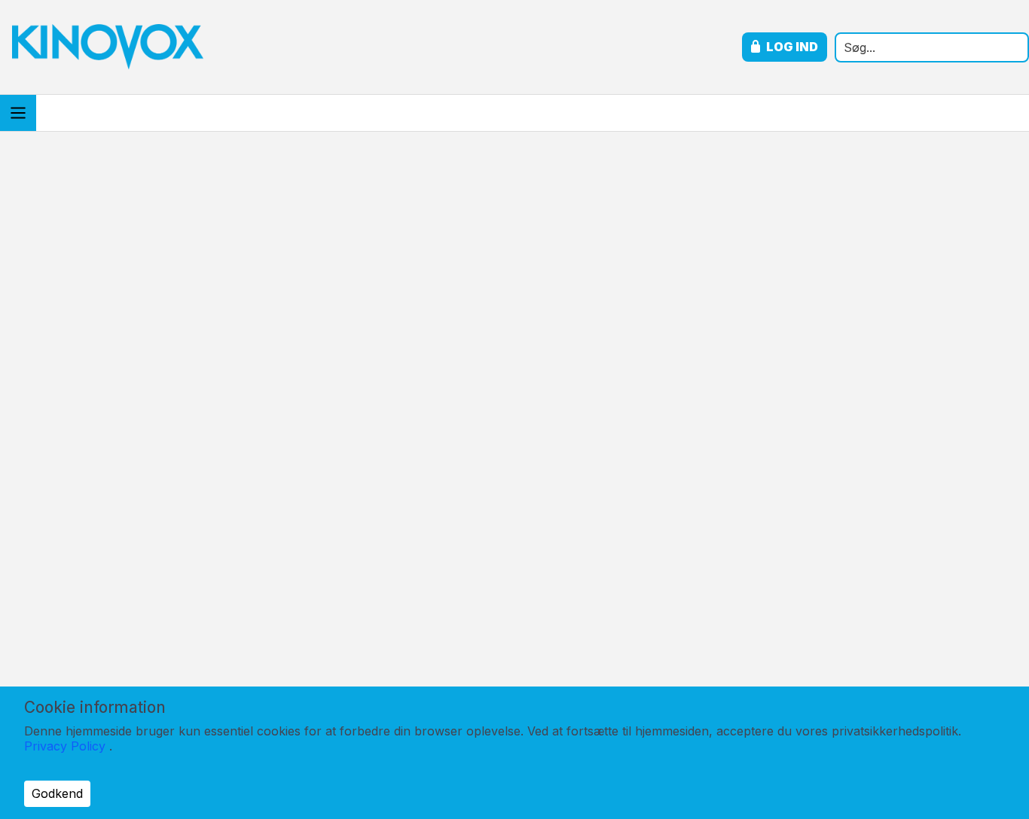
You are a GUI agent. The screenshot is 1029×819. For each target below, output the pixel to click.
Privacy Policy (64, 746)
